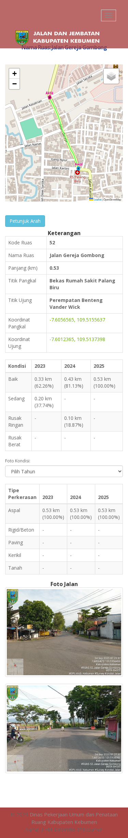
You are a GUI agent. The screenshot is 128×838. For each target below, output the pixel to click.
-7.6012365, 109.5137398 (77, 339)
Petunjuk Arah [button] (25, 221)
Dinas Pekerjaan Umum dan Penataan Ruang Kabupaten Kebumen (74, 818)
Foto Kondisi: (17, 461)
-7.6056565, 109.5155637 (77, 319)
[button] (78, 166)
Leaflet (97, 199)
